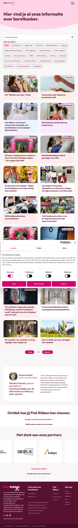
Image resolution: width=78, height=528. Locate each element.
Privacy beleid (8, 526)
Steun (66, 499)
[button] (72, 3)
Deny (14, 284)
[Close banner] (75, 242)
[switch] (29, 275)
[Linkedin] (10, 515)
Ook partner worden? (39, 469)
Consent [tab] (13, 248)
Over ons (55, 493)
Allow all (64, 284)
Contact (55, 500)
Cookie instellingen (22, 526)
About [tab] (64, 248)
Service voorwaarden (38, 526)
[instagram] (4, 515)
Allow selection (39, 284)
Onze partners (57, 497)
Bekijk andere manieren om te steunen (39, 424)
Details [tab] (39, 248)
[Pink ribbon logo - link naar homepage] (12, 488)
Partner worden (67, 503)
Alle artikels (31, 493)
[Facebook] (7, 515)
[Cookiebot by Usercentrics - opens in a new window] (63, 242)
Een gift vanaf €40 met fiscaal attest (38, 419)
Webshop (68, 496)
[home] (9, 3)
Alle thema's (31, 497)
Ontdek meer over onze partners (39, 474)
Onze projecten (68, 492)
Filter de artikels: (10, 42)
